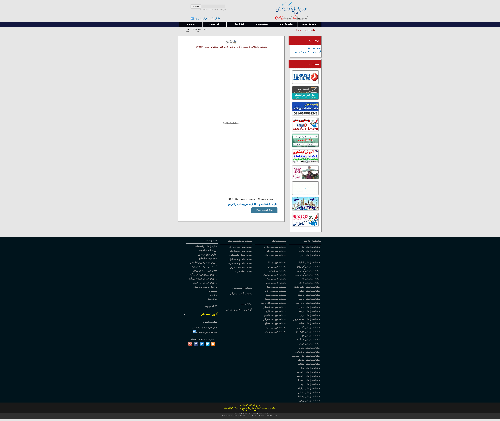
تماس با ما (191, 24)
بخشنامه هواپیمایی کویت (310, 384)
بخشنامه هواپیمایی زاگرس (275, 291)
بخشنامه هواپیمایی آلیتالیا (309, 262)
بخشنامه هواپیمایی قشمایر (275, 307)
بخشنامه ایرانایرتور (277, 271)
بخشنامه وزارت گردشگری (240, 255)
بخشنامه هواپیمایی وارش (275, 331)
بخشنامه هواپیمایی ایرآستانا (309, 295)
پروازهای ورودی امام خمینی (205, 287)
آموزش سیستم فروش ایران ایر (204, 266)
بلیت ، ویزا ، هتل (314, 48)
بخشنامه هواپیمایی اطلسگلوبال (306, 287)
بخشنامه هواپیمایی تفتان (276, 287)
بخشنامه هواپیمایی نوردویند (309, 400)
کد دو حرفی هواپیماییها (207, 258)
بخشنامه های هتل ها (243, 271)
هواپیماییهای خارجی (309, 24)
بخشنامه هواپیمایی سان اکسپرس (306, 356)
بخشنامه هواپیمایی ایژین (310, 315)
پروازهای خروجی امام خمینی (205, 283)
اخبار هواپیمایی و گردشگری (205, 246)
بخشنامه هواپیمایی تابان (276, 283)
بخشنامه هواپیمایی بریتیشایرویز (306, 319)
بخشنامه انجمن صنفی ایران (240, 259)
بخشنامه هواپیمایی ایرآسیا (309, 299)
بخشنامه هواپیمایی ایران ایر (274, 247)
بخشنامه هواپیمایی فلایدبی (308, 372)
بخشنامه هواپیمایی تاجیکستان (307, 331)
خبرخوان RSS (211, 306)
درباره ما (213, 295)
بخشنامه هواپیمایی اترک (276, 266)
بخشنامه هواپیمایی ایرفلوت (309, 307)
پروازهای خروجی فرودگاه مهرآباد (203, 279)
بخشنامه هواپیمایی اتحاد (310, 279)
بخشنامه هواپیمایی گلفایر (309, 392)
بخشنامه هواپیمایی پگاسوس (308, 327)
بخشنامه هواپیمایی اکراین (309, 291)
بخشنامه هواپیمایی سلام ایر (309, 360)
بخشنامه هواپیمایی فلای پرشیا (273, 303)
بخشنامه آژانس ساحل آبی (241, 294)
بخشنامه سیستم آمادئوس (241, 267)
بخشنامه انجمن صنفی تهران (240, 263)
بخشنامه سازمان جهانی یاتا (240, 247)
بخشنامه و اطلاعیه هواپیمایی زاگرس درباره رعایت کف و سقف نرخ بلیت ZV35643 (231, 47)
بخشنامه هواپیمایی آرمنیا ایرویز (307, 275)
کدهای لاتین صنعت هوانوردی (205, 271)
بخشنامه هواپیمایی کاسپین (275, 315)
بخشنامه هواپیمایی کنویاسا (309, 380)
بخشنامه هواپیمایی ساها (276, 295)
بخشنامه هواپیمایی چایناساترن (307, 352)
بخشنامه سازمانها (262, 24)
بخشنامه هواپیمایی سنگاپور (309, 364)
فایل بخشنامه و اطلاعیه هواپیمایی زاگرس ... (251, 204)
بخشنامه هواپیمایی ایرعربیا (309, 311)
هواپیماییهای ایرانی (286, 24)
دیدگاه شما (212, 299)
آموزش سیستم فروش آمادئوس (203, 262)
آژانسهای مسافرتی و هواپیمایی (308, 51)
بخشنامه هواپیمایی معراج (275, 323)
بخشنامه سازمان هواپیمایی (240, 251)
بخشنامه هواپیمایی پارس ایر (274, 275)
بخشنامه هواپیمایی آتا (277, 262)
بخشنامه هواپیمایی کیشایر (275, 319)
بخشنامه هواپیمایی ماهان (275, 251)
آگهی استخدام (215, 24)
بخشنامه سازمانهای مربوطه (240, 241)
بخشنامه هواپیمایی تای (311, 335)
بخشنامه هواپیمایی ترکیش (309, 251)
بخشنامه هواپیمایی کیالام (309, 388)
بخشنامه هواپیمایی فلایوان (308, 376)
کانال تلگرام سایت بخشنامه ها (204, 328)
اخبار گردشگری (238, 24)
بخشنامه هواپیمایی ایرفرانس (308, 303)
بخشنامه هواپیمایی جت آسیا (308, 339)
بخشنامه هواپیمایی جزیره (309, 348)
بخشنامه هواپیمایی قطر (310, 255)
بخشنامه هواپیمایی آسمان (275, 255)
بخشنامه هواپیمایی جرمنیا (309, 344)
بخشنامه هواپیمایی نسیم (276, 327)
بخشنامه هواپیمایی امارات (309, 247)
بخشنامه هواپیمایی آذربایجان (308, 266)
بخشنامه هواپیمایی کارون (275, 311)
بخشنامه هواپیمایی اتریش (309, 283)
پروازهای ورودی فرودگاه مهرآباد (203, 275)
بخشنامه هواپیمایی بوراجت (309, 323)
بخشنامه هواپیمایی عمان (310, 368)
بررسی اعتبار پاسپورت (207, 250)
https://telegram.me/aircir (206, 332)
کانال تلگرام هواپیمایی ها (207, 18)
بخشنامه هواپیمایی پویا (276, 279)
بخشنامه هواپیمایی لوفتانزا (309, 396)
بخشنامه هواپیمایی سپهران (275, 299)
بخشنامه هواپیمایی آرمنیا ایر (308, 271)
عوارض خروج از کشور (207, 254)
